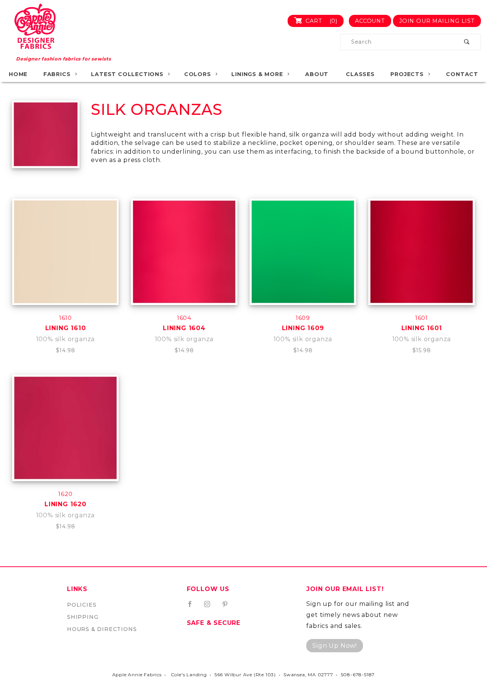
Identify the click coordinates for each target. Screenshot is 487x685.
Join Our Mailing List (437, 20)
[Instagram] (210, 607)
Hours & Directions (102, 629)
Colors (197, 74)
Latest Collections (127, 74)
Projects (406, 74)
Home (18, 74)
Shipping (82, 616)
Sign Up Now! (334, 645)
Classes (360, 74)
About (316, 74)
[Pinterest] (228, 607)
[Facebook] (193, 607)
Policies (81, 604)
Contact (462, 74)
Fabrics (57, 74)
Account (370, 20)
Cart (320, 20)
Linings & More (257, 74)
